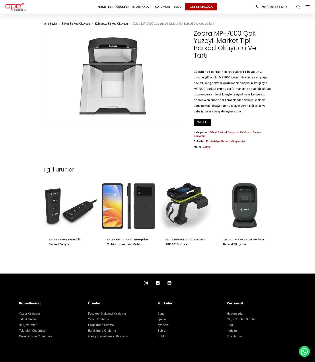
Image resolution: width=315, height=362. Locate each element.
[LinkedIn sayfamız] (169, 283)
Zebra (206, 146)
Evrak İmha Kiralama (102, 330)
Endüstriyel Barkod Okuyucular (225, 141)
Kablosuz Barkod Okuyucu (111, 23)
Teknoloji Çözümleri (32, 330)
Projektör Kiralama (101, 325)
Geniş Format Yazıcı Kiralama (108, 336)
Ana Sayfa (50, 23)
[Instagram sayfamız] (146, 283)
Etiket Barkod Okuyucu (76, 23)
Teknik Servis (28, 319)
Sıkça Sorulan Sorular (241, 319)
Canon (162, 313)
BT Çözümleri (28, 325)
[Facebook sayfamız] (158, 283)
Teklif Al (202, 122)
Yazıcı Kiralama (29, 313)
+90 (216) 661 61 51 (274, 7)
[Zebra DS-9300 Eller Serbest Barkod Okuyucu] (244, 206)
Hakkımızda (235, 313)
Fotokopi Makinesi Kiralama (107, 313)
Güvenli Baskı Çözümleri (35, 336)
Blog (230, 325)
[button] (304, 351)
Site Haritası (235, 336)
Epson (162, 319)
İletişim (232, 330)
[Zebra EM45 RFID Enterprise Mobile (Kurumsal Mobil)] (128, 206)
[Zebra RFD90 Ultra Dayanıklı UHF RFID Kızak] (186, 206)
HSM (161, 336)
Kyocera (163, 325)
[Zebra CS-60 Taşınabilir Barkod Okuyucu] (70, 206)
